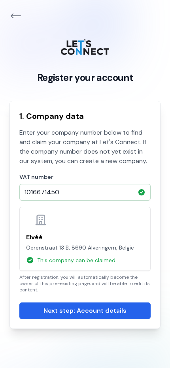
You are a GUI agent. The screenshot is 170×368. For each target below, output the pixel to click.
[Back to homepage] (15, 15)
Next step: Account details (85, 310)
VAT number (36, 176)
